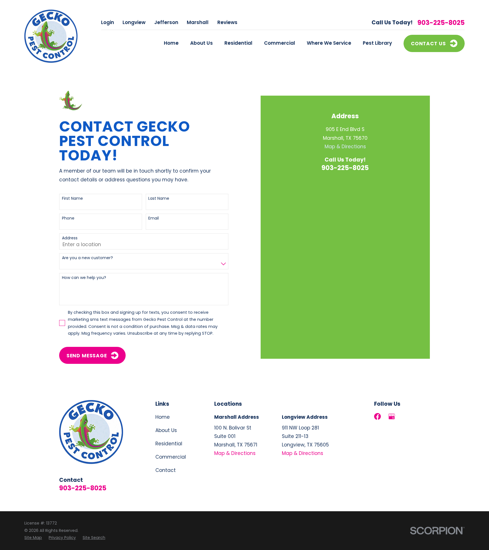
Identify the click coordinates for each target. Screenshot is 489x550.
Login (107, 22)
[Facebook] (377, 416)
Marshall (198, 22)
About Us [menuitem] (201, 43)
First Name (72, 198)
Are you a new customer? (87, 257)
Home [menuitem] (171, 43)
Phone (68, 218)
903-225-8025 (441, 23)
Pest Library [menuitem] (377, 43)
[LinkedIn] (405, 416)
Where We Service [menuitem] (329, 43)
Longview (134, 22)
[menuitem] (33, 537)
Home (162, 417)
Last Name (158, 198)
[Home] (51, 36)
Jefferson (166, 22)
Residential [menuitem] (238, 43)
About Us (166, 430)
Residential (168, 443)
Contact (165, 470)
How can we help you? (84, 277)
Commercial (170, 457)
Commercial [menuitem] (279, 43)
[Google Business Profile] (391, 416)
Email (153, 218)
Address (70, 238)
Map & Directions (345, 146)
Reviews (227, 22)
